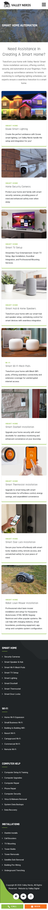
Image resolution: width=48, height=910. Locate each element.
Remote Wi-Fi (10, 749)
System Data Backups (14, 804)
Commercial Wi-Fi (12, 744)
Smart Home (11, 126)
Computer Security (12, 794)
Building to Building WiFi (14, 728)
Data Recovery (10, 810)
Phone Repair (10, 788)
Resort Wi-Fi (9, 733)
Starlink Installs (11, 833)
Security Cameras (12, 657)
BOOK (37, 906)
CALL (14, 906)
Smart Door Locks (12, 694)
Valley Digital (33, 888)
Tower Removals (11, 854)
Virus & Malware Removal (15, 799)
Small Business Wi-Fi (13, 722)
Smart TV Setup (13, 247)
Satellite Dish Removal (14, 860)
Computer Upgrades (13, 778)
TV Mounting (10, 843)
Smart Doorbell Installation (19, 427)
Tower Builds (10, 849)
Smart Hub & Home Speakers (20, 308)
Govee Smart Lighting (16, 129)
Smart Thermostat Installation (21, 484)
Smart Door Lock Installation (20, 542)
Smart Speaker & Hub (13, 662)
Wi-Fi (7, 363)
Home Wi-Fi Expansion (14, 717)
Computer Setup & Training (16, 772)
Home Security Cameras (18, 186)
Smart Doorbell (10, 683)
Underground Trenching (14, 870)
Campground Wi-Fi (12, 738)
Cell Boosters (10, 838)
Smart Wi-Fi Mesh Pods (17, 366)
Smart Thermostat (12, 689)
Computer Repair (11, 783)
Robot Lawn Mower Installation (21, 603)
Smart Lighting (10, 678)
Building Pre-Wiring (12, 865)
